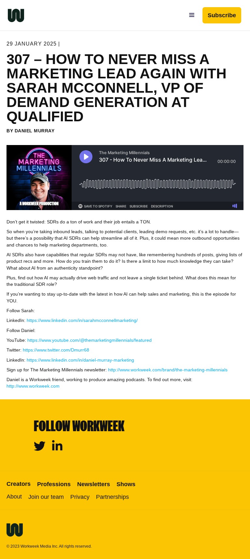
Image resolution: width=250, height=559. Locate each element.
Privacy (80, 497)
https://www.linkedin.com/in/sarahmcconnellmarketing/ (82, 320)
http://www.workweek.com (33, 386)
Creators (19, 484)
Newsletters (93, 484)
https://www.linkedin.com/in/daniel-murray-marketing (80, 360)
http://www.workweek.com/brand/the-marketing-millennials (168, 369)
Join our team (46, 497)
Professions (54, 484)
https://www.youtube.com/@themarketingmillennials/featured (89, 340)
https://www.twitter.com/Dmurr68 (56, 350)
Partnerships (112, 497)
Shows (126, 484)
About (14, 496)
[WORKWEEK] (12, 15)
